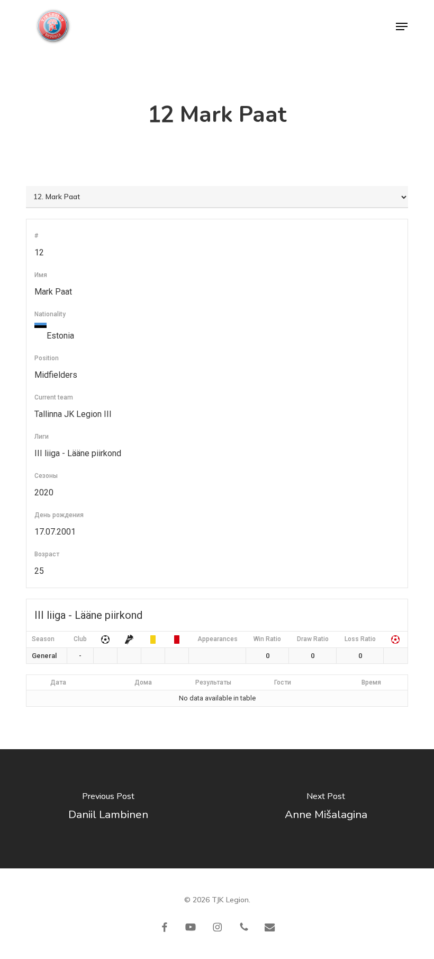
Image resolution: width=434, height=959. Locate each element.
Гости (282, 682)
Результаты (213, 682)
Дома (143, 682)
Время (371, 682)
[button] (402, 26)
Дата (58, 682)
